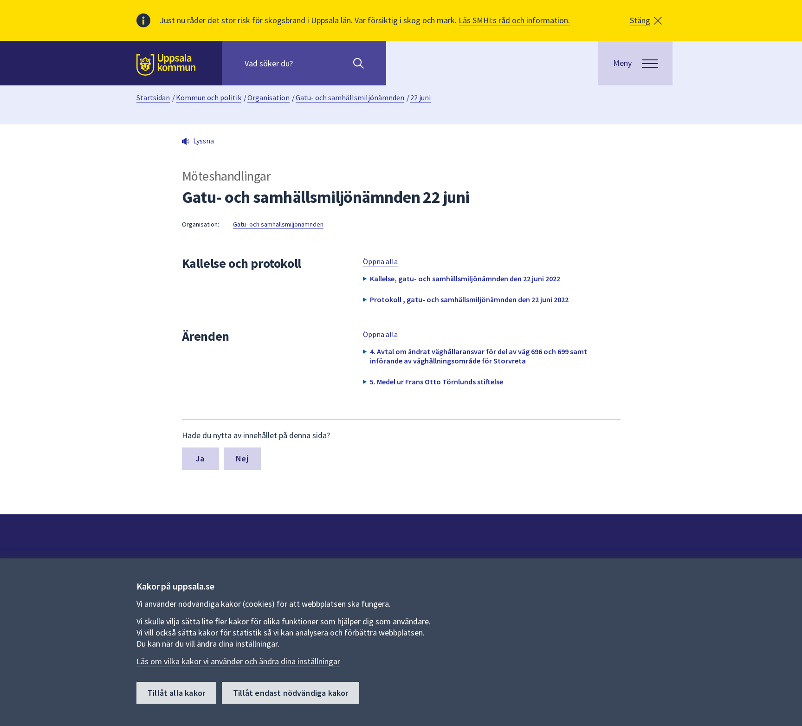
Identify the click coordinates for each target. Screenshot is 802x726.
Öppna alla (380, 261)
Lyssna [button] (203, 140)
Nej (242, 458)
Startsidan (153, 97)
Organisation (268, 97)
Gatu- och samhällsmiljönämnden (350, 97)
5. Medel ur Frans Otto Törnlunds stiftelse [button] (436, 381)
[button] (646, 20)
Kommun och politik (208, 97)
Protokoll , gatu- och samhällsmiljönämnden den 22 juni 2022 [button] (469, 299)
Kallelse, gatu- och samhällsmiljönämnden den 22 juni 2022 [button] (465, 278)
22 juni (420, 97)
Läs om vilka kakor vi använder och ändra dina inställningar (238, 661)
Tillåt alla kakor (176, 692)
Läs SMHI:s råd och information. (514, 20)
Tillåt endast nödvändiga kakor (290, 692)
